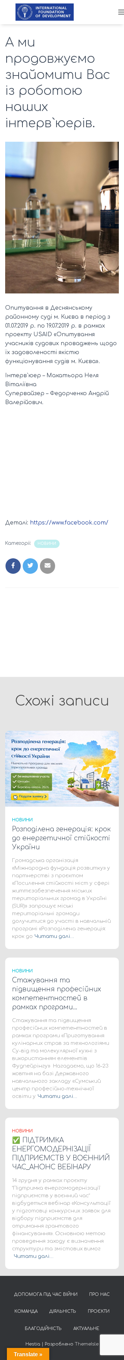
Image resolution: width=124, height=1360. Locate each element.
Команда (26, 1311)
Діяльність (62, 1311)
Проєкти (99, 1311)
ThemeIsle (87, 1344)
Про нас (99, 1294)
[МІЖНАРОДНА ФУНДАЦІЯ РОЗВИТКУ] (47, 12)
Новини (47, 544)
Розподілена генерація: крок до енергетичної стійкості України (61, 838)
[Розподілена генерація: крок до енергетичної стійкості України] (62, 768)
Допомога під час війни (46, 1294)
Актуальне (86, 1328)
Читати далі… (54, 936)
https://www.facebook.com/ (69, 523)
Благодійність (43, 1328)
